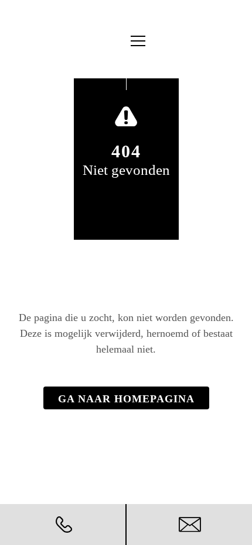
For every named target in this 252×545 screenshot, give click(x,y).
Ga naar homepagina (126, 399)
